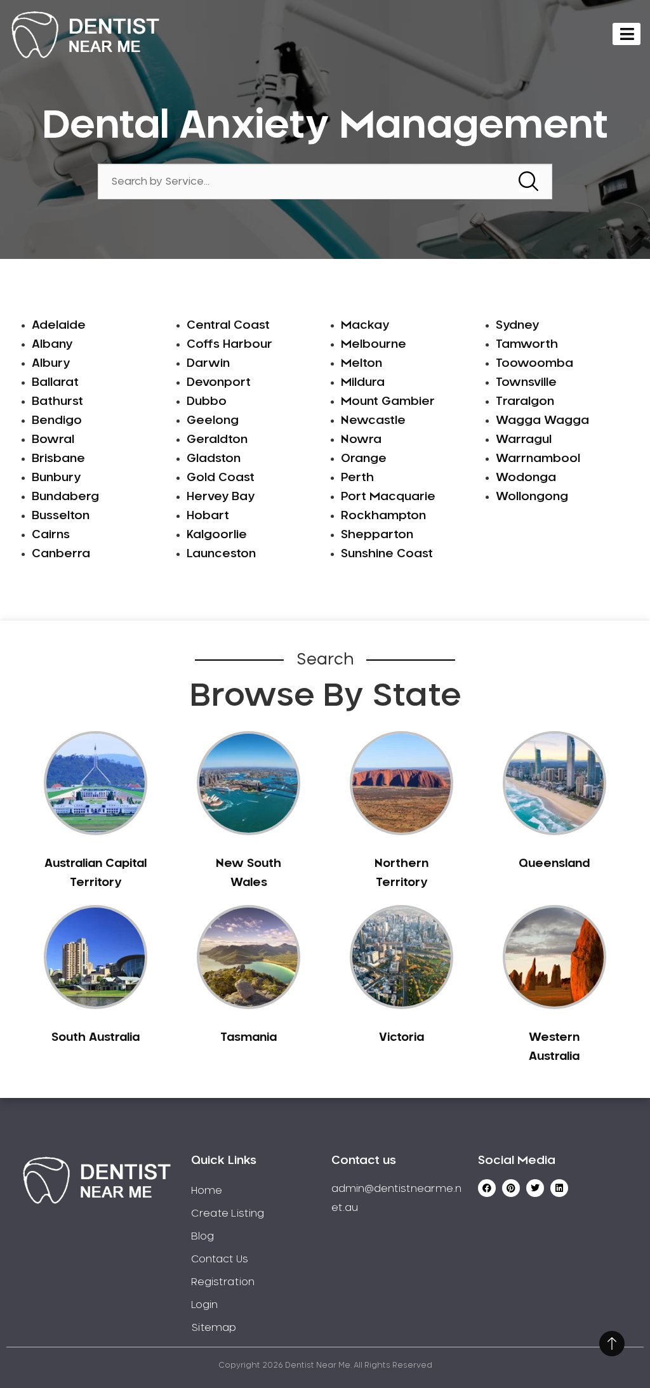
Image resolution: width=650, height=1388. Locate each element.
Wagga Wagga (542, 420)
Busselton (61, 516)
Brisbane (58, 459)
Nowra (361, 440)
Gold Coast (221, 478)
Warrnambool (538, 459)
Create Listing (227, 1213)
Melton (361, 363)
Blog (202, 1236)
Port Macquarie (388, 497)
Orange (364, 459)
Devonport (219, 382)
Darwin (208, 363)
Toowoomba (534, 363)
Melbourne (373, 344)
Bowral (53, 440)
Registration (223, 1282)
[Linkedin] (559, 1188)
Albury (51, 363)
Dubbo (207, 401)
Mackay (365, 325)
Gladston (214, 459)
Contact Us (219, 1259)
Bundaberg (65, 497)
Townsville (526, 382)
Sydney (517, 325)
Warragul (524, 440)
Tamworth (527, 344)
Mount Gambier (388, 401)
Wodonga (526, 478)
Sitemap (213, 1328)
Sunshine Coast (387, 554)
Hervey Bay (221, 497)
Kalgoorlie (217, 535)
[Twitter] (535, 1188)
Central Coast (228, 325)
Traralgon (525, 401)
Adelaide (59, 325)
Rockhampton (383, 516)
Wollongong (532, 497)
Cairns (51, 535)
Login (204, 1305)
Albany (52, 344)
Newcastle (373, 420)
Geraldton (217, 440)
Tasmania (248, 1037)
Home (206, 1191)
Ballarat (55, 382)
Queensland (554, 863)
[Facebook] (487, 1188)
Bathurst (57, 401)
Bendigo (57, 420)
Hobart (208, 516)
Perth (357, 478)
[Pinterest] (511, 1188)
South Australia (95, 1037)
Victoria (401, 1037)
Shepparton (377, 535)
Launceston (221, 554)
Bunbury (56, 478)
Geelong (213, 420)
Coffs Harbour (229, 344)
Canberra (61, 554)
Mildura (363, 382)
